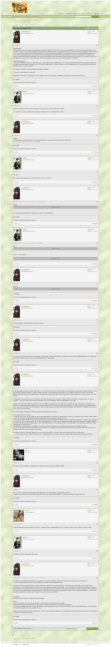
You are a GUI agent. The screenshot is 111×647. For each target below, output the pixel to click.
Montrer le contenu (55, 207)
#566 (97, 462)
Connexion (27, 16)
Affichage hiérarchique (91, 28)
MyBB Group (26, 644)
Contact (23, 642)
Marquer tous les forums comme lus (61, 642)
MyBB (16, 644)
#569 (97, 550)
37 (30, 25)
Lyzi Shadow (25, 31)
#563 (97, 320)
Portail (62, 13)
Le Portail (28, 642)
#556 (97, 45)
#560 (97, 201)
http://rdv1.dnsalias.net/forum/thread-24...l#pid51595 (26, 141)
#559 (97, 171)
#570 (97, 577)
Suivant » (41, 25)
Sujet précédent (18, 628)
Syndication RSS (74, 642)
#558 (97, 135)
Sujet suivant (27, 628)
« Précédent (20, 25)
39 (34, 25)
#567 (97, 489)
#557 (97, 105)
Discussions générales (26, 20)
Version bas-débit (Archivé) (46, 642)
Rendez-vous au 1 (16, 20)
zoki (26, 510)
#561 (97, 243)
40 (37, 25)
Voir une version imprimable (19, 634)
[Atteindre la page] (44, 25)
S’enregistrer (34, 16)
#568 (97, 524)
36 (27, 25)
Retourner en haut (35, 642)
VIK (26, 450)
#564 (97, 353)
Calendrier (90, 13)
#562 (97, 283)
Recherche (69, 13)
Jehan (25, 92)
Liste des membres (80, 13)
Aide (97, 13)
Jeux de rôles (35, 20)
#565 (97, 387)
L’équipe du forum (16, 642)
